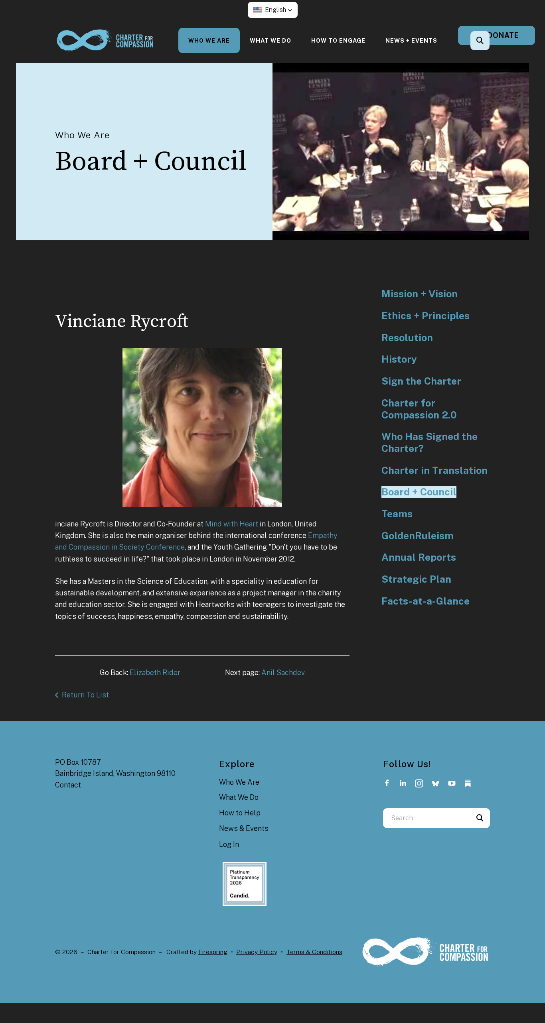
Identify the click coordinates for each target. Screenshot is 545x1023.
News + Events (411, 40)
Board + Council (418, 492)
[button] (272, 10)
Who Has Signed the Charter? (429, 442)
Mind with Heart (231, 524)
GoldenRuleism (417, 536)
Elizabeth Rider (155, 672)
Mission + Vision (419, 294)
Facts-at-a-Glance (425, 601)
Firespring (212, 952)
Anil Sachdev (283, 672)
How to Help (240, 813)
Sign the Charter (421, 381)
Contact (68, 785)
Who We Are (209, 40)
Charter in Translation (434, 470)
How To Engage (338, 40)
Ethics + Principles (425, 316)
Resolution (407, 338)
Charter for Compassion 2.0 (419, 409)
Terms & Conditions (314, 952)
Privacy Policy (256, 952)
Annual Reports (418, 557)
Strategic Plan (416, 579)
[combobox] (491, 40)
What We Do (270, 40)
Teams (397, 514)
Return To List (85, 695)
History (399, 359)
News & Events (244, 828)
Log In (229, 844)
